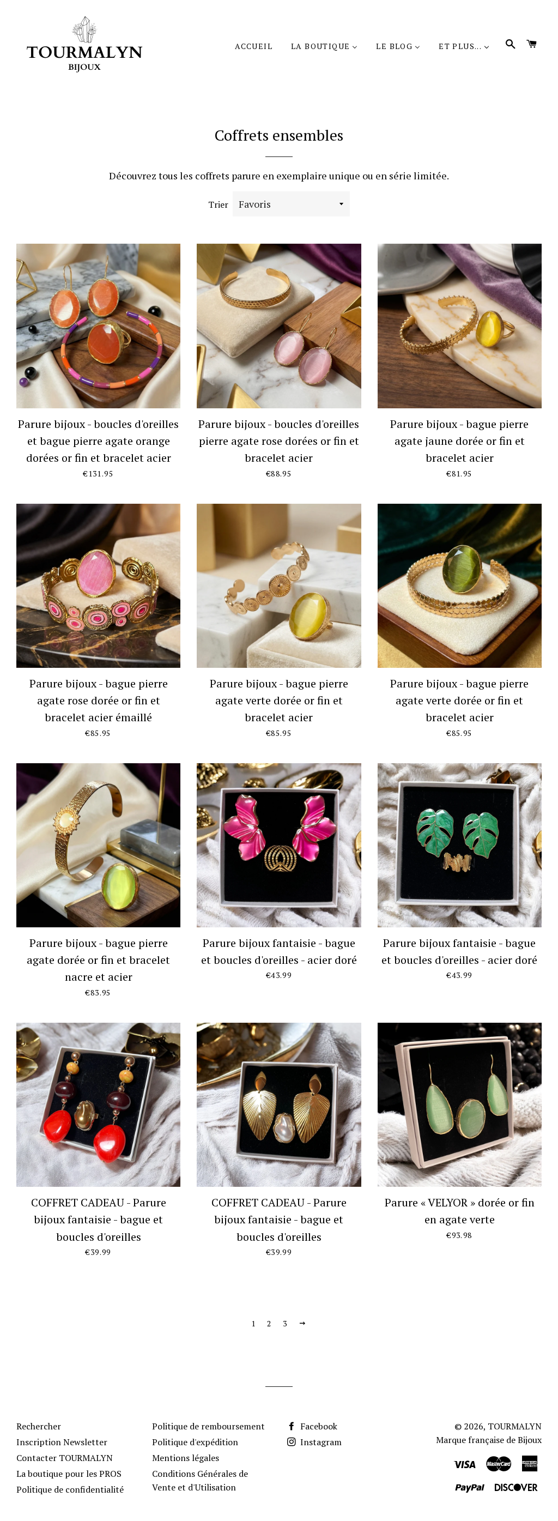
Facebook (317, 1426)
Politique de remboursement (208, 1426)
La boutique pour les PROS (69, 1474)
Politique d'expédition (195, 1442)
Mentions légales (185, 1458)
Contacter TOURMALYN (64, 1458)
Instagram (320, 1442)
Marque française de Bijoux (489, 1440)
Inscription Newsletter (61, 1442)
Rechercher (38, 1426)
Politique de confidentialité (70, 1489)
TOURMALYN (515, 1426)
